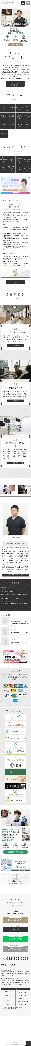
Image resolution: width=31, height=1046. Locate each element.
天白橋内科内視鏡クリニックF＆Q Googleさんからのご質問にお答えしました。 (20, 623)
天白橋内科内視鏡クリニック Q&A (19, 632)
